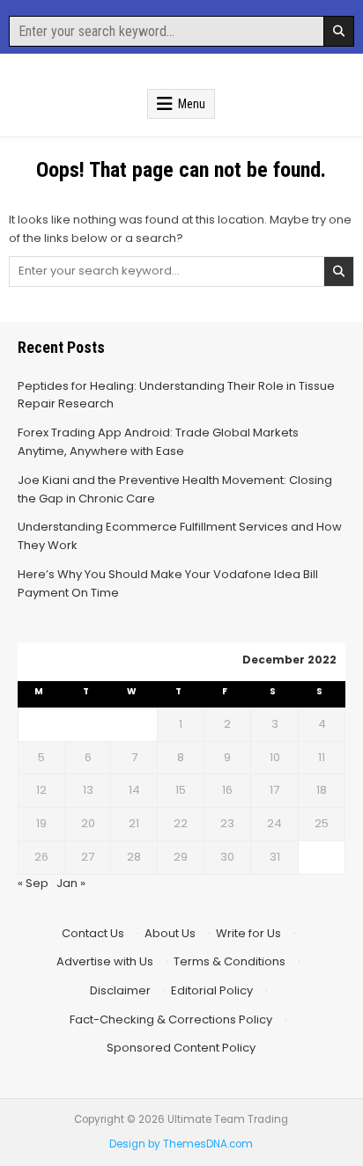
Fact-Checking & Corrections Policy (171, 1019)
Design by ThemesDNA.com (181, 1144)
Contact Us (93, 933)
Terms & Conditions (229, 961)
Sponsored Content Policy (181, 1047)
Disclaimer (120, 990)
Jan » (70, 883)
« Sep (33, 883)
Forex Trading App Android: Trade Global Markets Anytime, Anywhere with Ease (158, 441)
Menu (191, 104)
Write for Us (248, 933)
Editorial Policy (212, 990)
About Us (170, 933)
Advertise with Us (104, 961)
